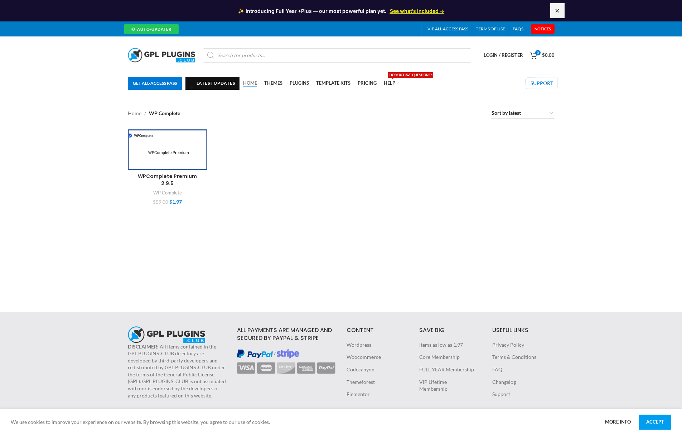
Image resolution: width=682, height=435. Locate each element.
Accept (655, 422)
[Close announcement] (557, 10)
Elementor (358, 394)
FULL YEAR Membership (446, 369)
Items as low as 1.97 (441, 345)
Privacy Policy (508, 345)
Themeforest (361, 382)
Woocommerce (364, 357)
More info (618, 422)
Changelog (504, 382)
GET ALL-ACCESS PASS (155, 83)
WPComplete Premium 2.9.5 (167, 180)
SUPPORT (542, 83)
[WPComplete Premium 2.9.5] (167, 149)
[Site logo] (162, 54)
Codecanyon (360, 369)
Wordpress (359, 345)
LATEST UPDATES (212, 85)
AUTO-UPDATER (151, 28)
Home (134, 113)
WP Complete (167, 193)
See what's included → (417, 11)
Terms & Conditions (514, 357)
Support (501, 394)
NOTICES (543, 28)
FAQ (497, 369)
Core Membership (439, 357)
